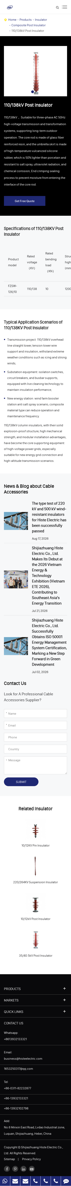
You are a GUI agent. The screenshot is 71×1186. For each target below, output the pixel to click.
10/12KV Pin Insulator (22, 828)
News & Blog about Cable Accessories (29, 489)
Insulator (41, 20)
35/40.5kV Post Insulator (24, 938)
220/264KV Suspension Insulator (30, 865)
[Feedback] (66, 1181)
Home (12, 20)
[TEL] (36, 1181)
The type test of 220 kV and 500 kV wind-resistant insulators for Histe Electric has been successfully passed (49, 517)
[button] (32, 91)
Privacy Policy (31, 1159)
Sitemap (9, 1159)
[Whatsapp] (5, 1181)
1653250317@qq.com (18, 1069)
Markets (11, 1000)
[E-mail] (15, 1181)
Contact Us (13, 1023)
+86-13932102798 (16, 1108)
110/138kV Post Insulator (27, 31)
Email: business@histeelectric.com (23, 1055)
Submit (21, 782)
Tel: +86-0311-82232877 (17, 1085)
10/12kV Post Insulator (22, 902)
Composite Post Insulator (28, 25)
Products (26, 20)
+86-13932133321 (16, 1098)
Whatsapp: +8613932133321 (15, 1036)
